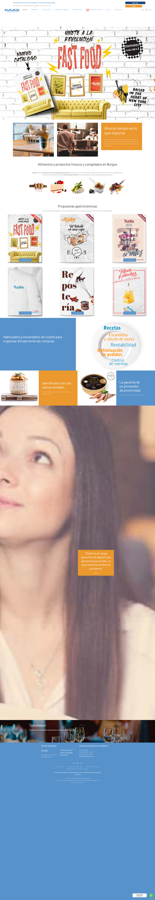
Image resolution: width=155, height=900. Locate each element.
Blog (108, 9)
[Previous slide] (32, 186)
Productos (77, 9)
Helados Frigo (96, 9)
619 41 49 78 (64, 755)
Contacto (118, 9)
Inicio (25, 9)
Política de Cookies (92, 766)
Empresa (34, 9)
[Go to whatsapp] (151, 895)
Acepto (134, 6)
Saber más (135, 3)
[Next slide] (123, 186)
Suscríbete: (84, 737)
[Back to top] (77, 759)
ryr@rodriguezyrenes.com (86, 756)
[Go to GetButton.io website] (151, 898)
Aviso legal (60, 766)
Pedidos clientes (62, 9)
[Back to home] (11, 9)
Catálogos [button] (46, 9)
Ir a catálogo (25, 260)
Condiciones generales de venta (77, 769)
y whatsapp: (69, 753)
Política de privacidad (75, 766)
